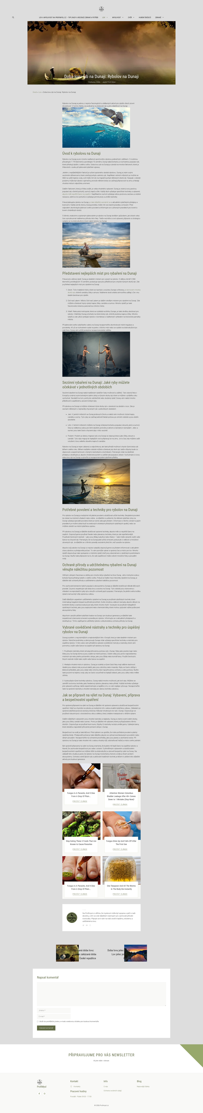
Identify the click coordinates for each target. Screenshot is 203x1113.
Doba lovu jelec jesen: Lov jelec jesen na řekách (119, 954)
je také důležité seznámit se (100, 202)
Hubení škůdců (145, 17)
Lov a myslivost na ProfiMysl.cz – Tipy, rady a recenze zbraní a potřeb (68, 17)
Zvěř (130, 17)
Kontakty (77, 1087)
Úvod (35, 92)
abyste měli (67, 194)
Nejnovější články (143, 1087)
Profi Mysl (111, 82)
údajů (120, 1091)
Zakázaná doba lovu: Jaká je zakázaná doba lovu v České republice (84, 954)
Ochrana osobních (111, 1091)
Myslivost (116, 17)
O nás (106, 1087)
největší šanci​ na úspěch (81, 194)
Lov (103, 17)
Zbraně (158, 17)
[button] (13, 17)
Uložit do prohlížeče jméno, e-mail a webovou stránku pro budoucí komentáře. (69, 1021)
